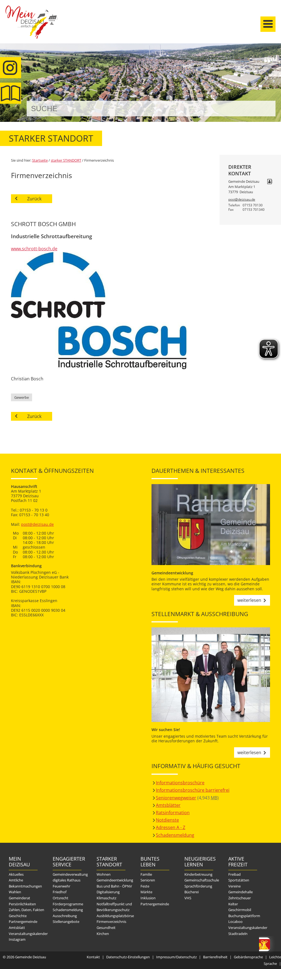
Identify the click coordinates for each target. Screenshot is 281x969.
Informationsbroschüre (180, 783)
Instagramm (10, 67)
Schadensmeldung (175, 835)
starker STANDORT (66, 160)
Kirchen (103, 933)
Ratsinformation (173, 813)
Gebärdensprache (248, 956)
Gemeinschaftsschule (201, 880)
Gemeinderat (19, 897)
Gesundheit (106, 927)
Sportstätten (238, 880)
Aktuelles (16, 874)
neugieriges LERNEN (198, 861)
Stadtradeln (238, 933)
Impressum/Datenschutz (176, 956)
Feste (144, 886)
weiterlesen (249, 600)
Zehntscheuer (239, 897)
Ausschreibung (65, 915)
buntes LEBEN (149, 861)
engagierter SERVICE (67, 861)
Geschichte (18, 915)
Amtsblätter (168, 805)
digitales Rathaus (66, 880)
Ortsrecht (60, 897)
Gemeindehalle (240, 891)
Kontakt (93, 956)
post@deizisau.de (241, 199)
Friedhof (59, 891)
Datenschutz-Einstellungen (128, 956)
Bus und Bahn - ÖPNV (114, 886)
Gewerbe (21, 397)
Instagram (17, 939)
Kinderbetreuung (198, 874)
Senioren (147, 880)
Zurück (34, 199)
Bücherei (191, 891)
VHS (187, 897)
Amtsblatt (10, 93)
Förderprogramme (68, 903)
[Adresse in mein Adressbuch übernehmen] (269, 181)
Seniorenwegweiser (176, 798)
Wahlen (15, 891)
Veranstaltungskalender (28, 933)
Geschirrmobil (239, 909)
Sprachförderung (198, 886)
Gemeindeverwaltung (70, 874)
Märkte (146, 891)
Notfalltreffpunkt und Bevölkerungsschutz (114, 906)
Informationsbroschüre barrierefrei (192, 790)
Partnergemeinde (23, 921)
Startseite (31, 26)
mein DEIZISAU (19, 861)
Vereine (234, 886)
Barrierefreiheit (215, 956)
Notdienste (167, 820)
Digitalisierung (108, 891)
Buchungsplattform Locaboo (244, 918)
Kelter (233, 903)
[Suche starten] (265, 108)
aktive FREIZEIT (238, 861)
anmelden (275, 58)
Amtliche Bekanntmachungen (25, 883)
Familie (146, 874)
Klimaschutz (106, 897)
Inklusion (148, 897)
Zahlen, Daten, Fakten (26, 909)
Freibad (234, 874)
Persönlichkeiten (22, 903)
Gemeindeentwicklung (115, 880)
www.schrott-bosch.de (34, 249)
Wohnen (104, 874)
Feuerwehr (61, 886)
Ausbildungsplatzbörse (115, 915)
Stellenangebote (66, 921)
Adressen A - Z (170, 827)
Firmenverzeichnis (111, 921)
